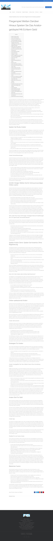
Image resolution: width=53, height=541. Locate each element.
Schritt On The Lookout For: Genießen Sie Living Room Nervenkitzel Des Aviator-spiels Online (16, 77)
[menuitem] (44, 1)
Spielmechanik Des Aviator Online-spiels (17, 96)
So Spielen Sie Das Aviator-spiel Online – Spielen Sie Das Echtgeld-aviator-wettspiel (17, 85)
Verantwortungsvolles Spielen (15, 90)
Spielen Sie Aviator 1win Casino (15, 67)
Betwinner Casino (13, 62)
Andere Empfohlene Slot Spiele (15, 88)
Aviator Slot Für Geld (14, 57)
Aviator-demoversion (14, 52)
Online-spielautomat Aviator (15, 51)
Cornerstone (30, 534)
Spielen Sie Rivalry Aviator (15, 36)
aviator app (23, 135)
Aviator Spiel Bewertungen (15, 37)
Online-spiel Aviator (14, 87)
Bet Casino (12, 82)
